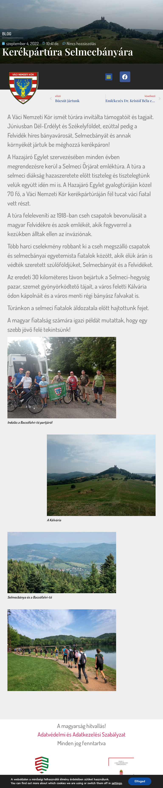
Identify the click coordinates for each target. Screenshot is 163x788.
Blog (6, 33)
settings (117, 783)
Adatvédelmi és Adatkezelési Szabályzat (81, 734)
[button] (108, 76)
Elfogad (140, 781)
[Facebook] (125, 76)
